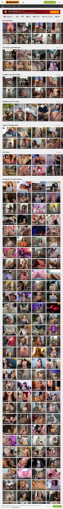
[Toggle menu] (2, 2)
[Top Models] (23, 2)
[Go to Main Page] (13, 2)
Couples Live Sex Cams (11, 75)
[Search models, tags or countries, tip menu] (60, 6)
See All (58, 20)
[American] (17, 16)
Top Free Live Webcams (12, 47)
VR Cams (6, 152)
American (8, 20)
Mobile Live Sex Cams (11, 102)
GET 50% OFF (54, 11)
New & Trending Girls (10, 125)
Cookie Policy (15, 507)
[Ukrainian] (22, 16)
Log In (58, 2)
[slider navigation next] (60, 33)
